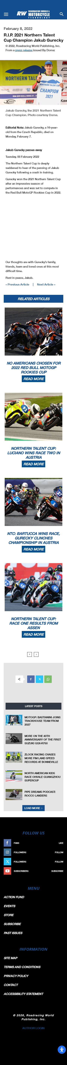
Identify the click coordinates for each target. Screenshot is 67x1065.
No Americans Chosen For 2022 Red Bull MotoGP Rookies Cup (33, 367)
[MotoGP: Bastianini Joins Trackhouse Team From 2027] (14, 720)
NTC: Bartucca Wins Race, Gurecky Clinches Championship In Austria (33, 538)
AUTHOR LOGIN (33, 1028)
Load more (32, 808)
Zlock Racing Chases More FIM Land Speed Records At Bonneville (41, 758)
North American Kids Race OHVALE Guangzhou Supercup (42, 776)
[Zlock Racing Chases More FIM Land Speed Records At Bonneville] (14, 757)
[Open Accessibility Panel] (62, 1050)
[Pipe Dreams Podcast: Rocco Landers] (14, 794)
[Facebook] (31, 679)
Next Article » (46, 284)
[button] (6, 14)
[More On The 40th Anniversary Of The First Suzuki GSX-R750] (14, 738)
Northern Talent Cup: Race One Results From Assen (33, 623)
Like (61, 843)
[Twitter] (39, 679)
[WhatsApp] (48, 679)
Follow (59, 852)
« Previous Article (17, 284)
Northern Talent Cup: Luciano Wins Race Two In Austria (33, 452)
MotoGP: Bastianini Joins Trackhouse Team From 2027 (42, 721)
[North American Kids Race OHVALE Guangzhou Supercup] (14, 775)
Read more (33, 379)
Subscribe (57, 871)
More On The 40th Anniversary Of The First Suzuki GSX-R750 (43, 739)
